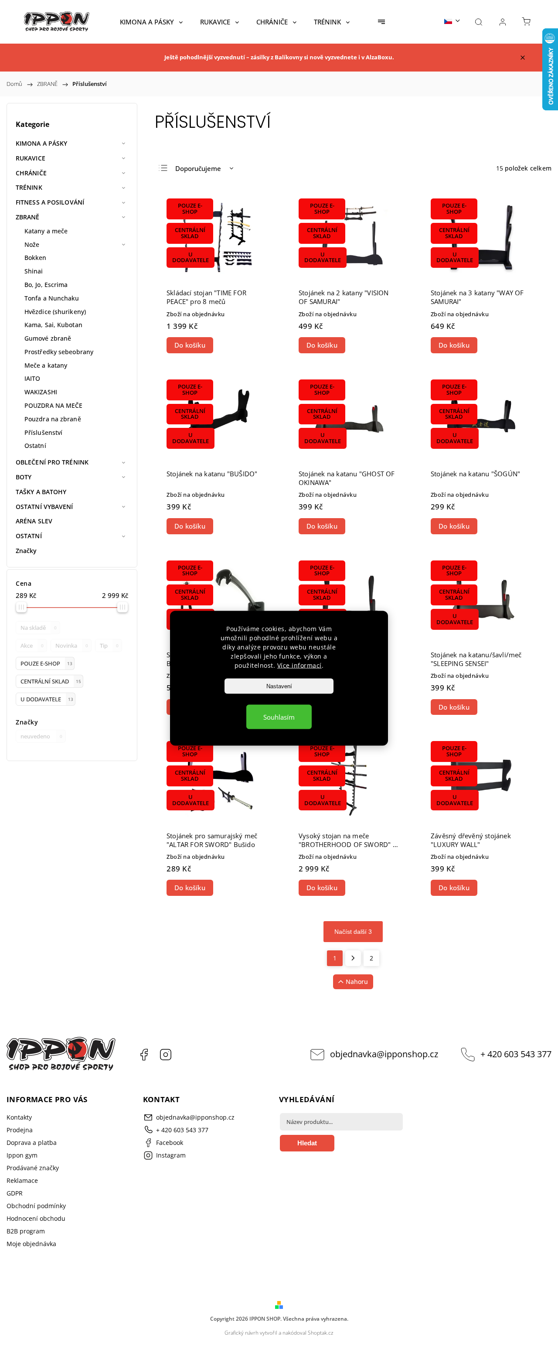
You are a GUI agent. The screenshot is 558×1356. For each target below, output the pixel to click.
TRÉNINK (29, 187)
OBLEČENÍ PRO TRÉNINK (52, 462)
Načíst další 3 (353, 931)
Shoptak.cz (320, 1332)
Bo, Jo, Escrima (46, 284)
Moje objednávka (31, 1244)
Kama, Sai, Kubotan (53, 325)
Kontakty (19, 1117)
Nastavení (279, 686)
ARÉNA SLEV (34, 521)
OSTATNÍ (29, 536)
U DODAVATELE (46, 699)
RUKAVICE (30, 158)
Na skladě (38, 628)
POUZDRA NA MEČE (53, 405)
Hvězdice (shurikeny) (55, 311)
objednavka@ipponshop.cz (384, 1054)
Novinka (71, 645)
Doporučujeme (198, 168)
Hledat (307, 1143)
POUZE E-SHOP (46, 663)
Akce (32, 645)
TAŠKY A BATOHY (41, 492)
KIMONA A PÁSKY (41, 143)
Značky (26, 550)
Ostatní (35, 445)
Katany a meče (46, 231)
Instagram (165, 1054)
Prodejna (20, 1130)
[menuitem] (151, 22)
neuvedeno (41, 736)
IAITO (32, 378)
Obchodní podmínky (36, 1206)
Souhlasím (279, 716)
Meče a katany (45, 365)
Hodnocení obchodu (36, 1218)
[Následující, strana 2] (353, 958)
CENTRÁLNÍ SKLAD (50, 681)
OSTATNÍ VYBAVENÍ (44, 506)
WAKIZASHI (40, 392)
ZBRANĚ (28, 217)
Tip (109, 645)
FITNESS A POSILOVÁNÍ (50, 202)
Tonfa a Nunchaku (51, 298)
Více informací (299, 665)
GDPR (15, 1193)
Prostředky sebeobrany (58, 352)
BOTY (23, 477)
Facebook (143, 1054)
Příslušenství (43, 432)
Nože (31, 244)
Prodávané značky (33, 1168)
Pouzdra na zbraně (52, 419)
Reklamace (22, 1180)
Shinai (33, 271)
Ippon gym (22, 1155)
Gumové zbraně (47, 338)
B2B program (26, 1231)
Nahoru (357, 981)
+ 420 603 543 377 (515, 1054)
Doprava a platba (32, 1142)
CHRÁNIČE (31, 173)
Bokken (35, 257)
